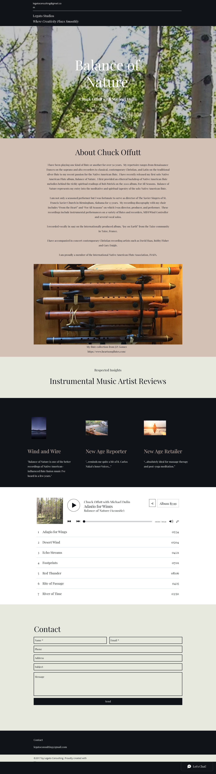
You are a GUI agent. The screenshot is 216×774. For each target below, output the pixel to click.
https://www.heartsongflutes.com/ (107, 351)
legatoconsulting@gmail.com (50, 747)
